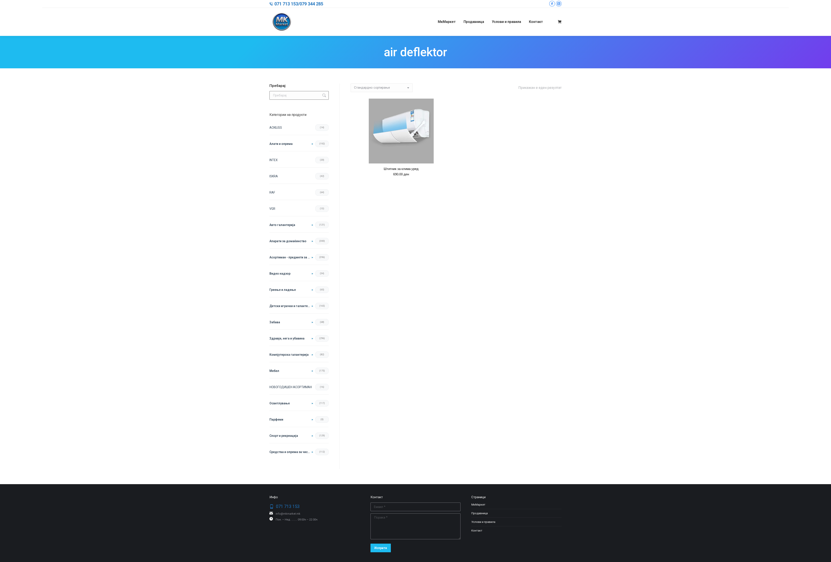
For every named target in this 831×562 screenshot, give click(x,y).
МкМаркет (478, 504)
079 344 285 (311, 3)
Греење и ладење (282, 289)
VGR (272, 208)
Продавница (479, 513)
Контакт (476, 530)
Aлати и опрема (281, 144)
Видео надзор (279, 273)
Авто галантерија (282, 225)
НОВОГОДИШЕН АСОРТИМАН (290, 387)
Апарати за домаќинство (287, 241)
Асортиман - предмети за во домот (291, 257)
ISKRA (273, 176)
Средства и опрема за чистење (291, 452)
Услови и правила (483, 522)
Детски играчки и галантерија (291, 306)
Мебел (274, 371)
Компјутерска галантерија (289, 354)
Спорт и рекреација (283, 435)
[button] (446, 157)
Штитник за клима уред (401, 169)
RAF (272, 192)
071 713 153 (286, 3)
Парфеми (276, 419)
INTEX (273, 160)
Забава (274, 322)
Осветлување (279, 403)
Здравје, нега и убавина (286, 338)
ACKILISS (275, 127)
